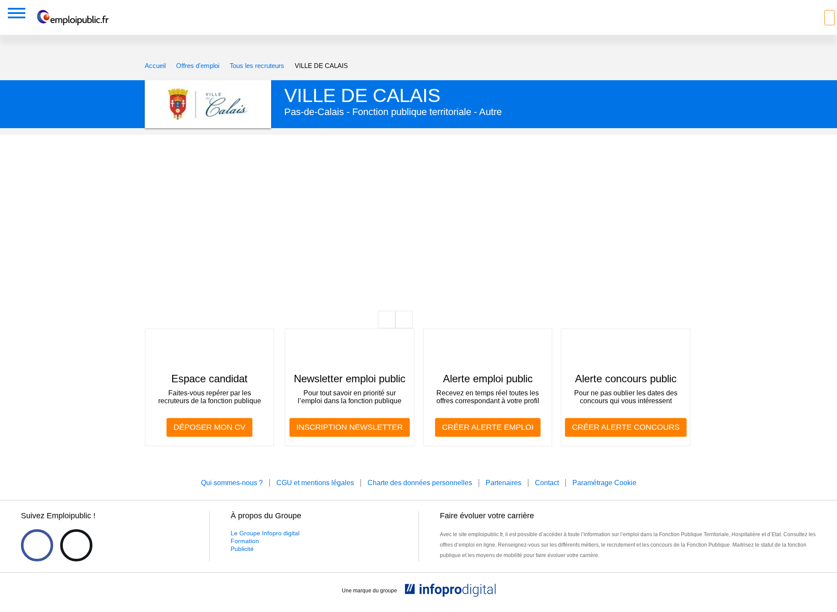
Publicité (242, 548)
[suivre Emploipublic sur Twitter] (76, 545)
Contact (547, 482)
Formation (245, 540)
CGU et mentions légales (315, 482)
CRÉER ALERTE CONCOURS (626, 427)
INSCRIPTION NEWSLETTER (349, 427)
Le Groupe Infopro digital (265, 533)
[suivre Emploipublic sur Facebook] (37, 545)
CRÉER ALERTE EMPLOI (488, 427)
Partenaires (503, 482)
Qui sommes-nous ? (232, 482)
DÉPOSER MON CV (209, 427)
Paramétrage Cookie (604, 482)
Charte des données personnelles (419, 482)
